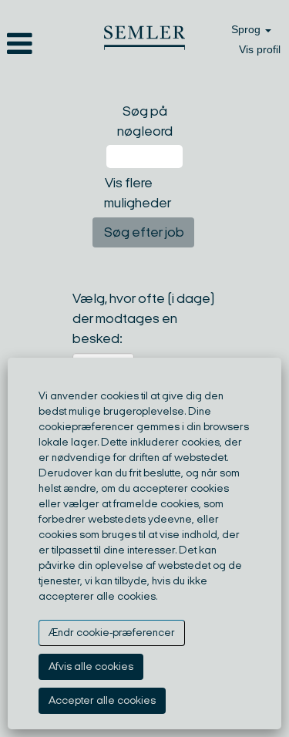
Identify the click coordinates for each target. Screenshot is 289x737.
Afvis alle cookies (91, 666)
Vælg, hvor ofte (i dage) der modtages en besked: (143, 318)
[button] (48, 45)
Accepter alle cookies (102, 700)
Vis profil (260, 49)
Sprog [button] (247, 29)
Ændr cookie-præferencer (112, 632)
